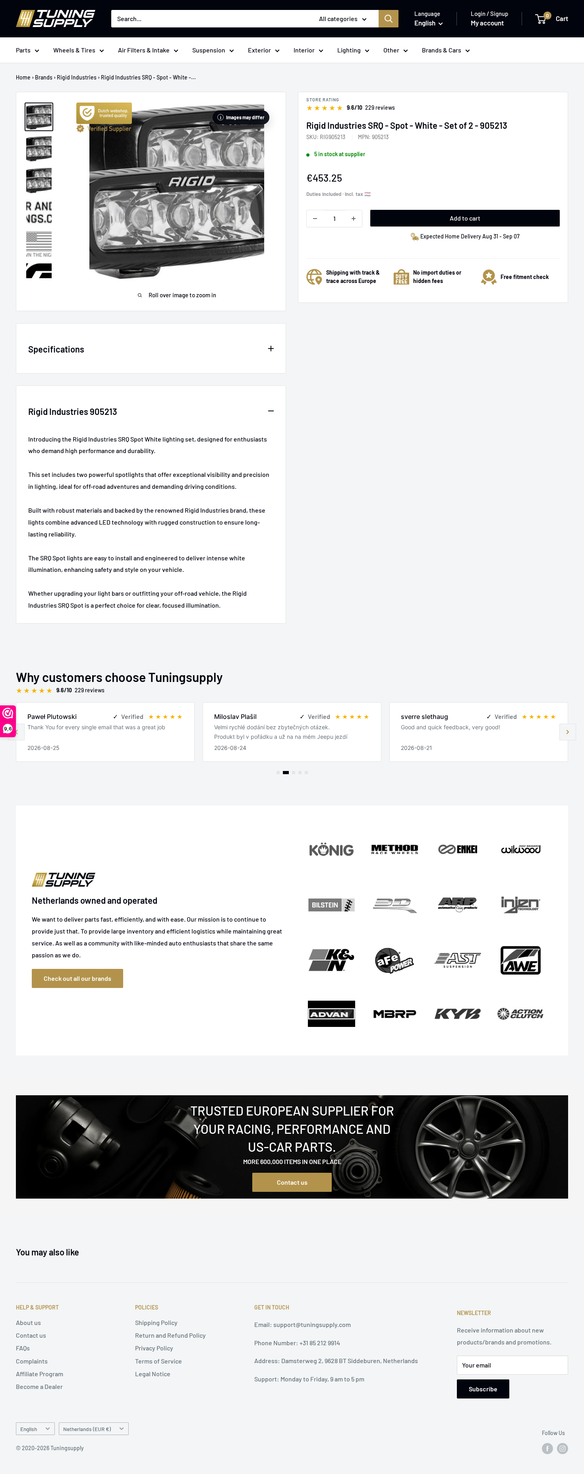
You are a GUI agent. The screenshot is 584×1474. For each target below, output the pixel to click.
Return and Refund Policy (170, 1335)
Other (391, 50)
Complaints (32, 1361)
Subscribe (483, 1389)
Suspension (208, 50)
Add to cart (465, 218)
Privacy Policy (154, 1348)
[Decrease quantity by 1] (315, 218)
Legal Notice (152, 1373)
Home (23, 77)
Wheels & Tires (74, 50)
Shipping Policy (156, 1322)
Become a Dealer (39, 1386)
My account (487, 23)
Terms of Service (158, 1361)
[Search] (388, 18)
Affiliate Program (39, 1373)
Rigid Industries (77, 77)
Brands (43, 77)
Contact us (292, 1182)
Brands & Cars (441, 50)
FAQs (23, 1348)
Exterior (259, 50)
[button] (567, 732)
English (28, 1429)
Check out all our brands (77, 978)
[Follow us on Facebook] (547, 1448)
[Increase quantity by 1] (353, 218)
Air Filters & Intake (144, 50)
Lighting (349, 50)
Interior (304, 50)
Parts (23, 50)
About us (28, 1322)
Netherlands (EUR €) (87, 1429)
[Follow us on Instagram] (562, 1448)
